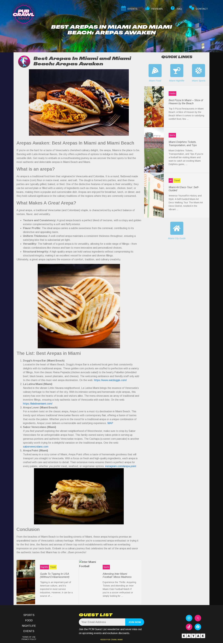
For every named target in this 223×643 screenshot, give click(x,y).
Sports (106, 567)
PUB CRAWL (111, 640)
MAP (110, 423)
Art (170, 180)
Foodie (172, 93)
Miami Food (155, 80)
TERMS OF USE (28, 637)
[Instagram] (189, 618)
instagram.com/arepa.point (120, 466)
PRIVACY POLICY (29, 639)
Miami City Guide (177, 238)
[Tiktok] (189, 627)
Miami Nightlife (176, 80)
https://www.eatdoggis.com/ (110, 380)
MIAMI (120, 640)
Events (28, 631)
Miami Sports (198, 80)
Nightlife (44, 567)
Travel (53, 567)
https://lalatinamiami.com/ (37, 403)
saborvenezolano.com (35, 446)
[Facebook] (198, 627)
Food (29, 620)
